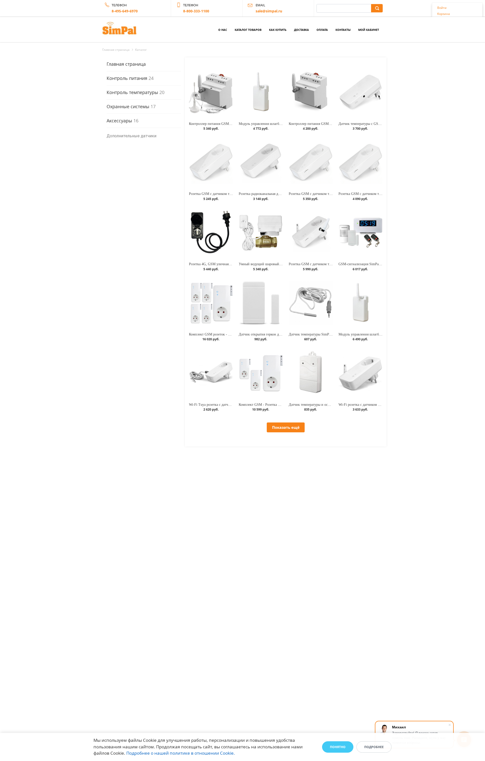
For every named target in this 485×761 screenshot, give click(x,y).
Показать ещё (286, 427)
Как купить (277, 30)
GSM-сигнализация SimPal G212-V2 (366, 264)
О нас (222, 30)
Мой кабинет (368, 30)
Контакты (343, 30)
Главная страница (126, 64)
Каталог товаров (248, 30)
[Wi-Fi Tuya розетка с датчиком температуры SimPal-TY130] (211, 372)
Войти (442, 8)
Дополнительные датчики (131, 135)
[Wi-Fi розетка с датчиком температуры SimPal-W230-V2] (360, 372)
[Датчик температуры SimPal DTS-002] (311, 302)
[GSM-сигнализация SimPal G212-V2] (360, 232)
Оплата (322, 30)
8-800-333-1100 (196, 11)
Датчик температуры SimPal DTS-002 (317, 334)
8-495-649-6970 (125, 11)
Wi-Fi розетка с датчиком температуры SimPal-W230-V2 (381, 405)
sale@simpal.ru (269, 11)
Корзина (443, 14)
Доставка (301, 30)
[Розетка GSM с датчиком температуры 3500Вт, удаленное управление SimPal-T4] (360, 162)
